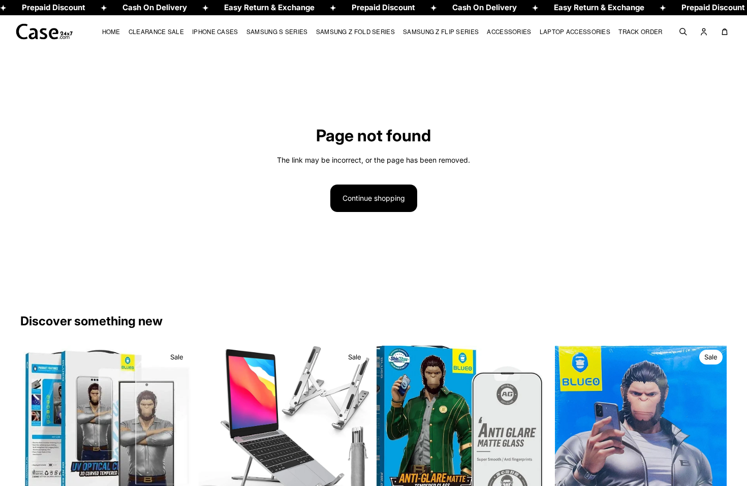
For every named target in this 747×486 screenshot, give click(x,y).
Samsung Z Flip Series (441, 31)
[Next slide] (177, 424)
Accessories (509, 31)
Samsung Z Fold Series (355, 31)
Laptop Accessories (575, 31)
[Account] (704, 31)
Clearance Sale (156, 31)
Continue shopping (374, 198)
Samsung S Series (277, 31)
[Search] (683, 31)
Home (111, 31)
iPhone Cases (215, 31)
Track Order (640, 31)
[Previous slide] (35, 424)
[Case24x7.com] (51, 31)
